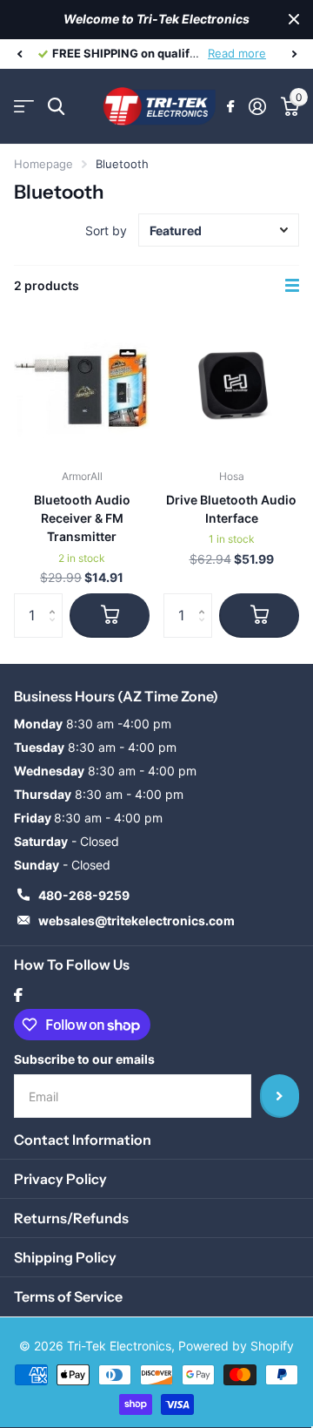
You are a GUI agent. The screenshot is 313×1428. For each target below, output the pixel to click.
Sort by (106, 230)
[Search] (56, 106)
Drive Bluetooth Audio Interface (231, 508)
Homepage (43, 164)
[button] (19, 54)
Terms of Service (68, 1296)
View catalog (24, 106)
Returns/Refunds (71, 1218)
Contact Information (82, 1139)
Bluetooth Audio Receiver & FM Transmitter (82, 518)
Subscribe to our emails (84, 1059)
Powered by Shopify (236, 1345)
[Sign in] (257, 106)
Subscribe (279, 1096)
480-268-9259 (84, 895)
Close (294, 19)
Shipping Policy (65, 1257)
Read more (237, 53)
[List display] (292, 285)
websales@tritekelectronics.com (136, 920)
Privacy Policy (60, 1179)
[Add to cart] (110, 615)
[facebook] (18, 995)
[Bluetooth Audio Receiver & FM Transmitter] (82, 388)
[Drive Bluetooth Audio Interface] (231, 388)
